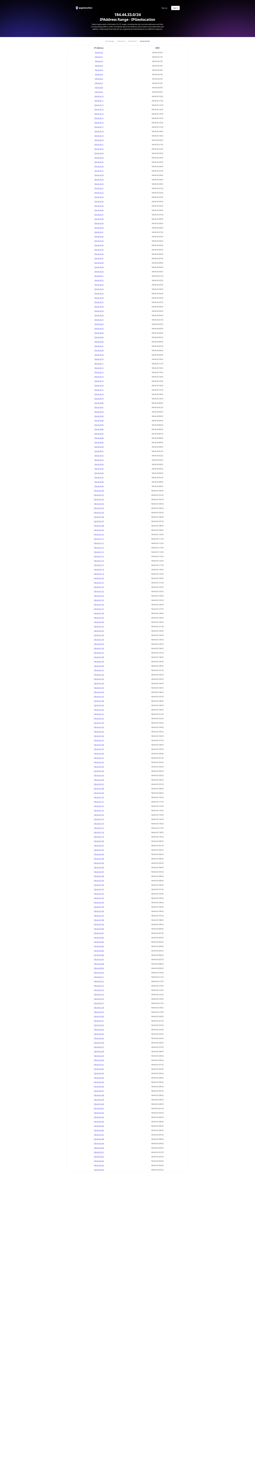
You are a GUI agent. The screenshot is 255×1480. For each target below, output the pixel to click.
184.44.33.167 (99, 784)
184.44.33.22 (98, 149)
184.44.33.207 (99, 959)
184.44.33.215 (99, 994)
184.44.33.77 (98, 390)
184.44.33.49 (98, 267)
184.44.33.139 (99, 661)
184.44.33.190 (99, 885)
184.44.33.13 (98, 109)
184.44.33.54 (98, 289)
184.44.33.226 (99, 1043)
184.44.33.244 (99, 1122)
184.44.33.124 (99, 596)
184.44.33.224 (99, 1034)
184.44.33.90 (98, 447)
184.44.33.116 (99, 561)
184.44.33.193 (99, 898)
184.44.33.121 (99, 583)
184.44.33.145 (99, 688)
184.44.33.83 (98, 416)
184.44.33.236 (99, 1086)
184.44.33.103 (99, 504)
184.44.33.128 (99, 613)
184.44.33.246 (99, 1130)
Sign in (183, 5)
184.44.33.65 (98, 337)
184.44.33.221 (99, 1021)
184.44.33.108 (99, 526)
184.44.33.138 (99, 657)
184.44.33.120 (99, 578)
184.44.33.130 (99, 622)
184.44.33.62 (98, 324)
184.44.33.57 (98, 302)
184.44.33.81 (98, 407)
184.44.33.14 (98, 114)
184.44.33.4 (99, 70)
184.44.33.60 (98, 315)
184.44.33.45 (98, 250)
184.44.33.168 (99, 789)
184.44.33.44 (98, 245)
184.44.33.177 (99, 828)
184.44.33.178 (99, 832)
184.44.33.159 (99, 749)
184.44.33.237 (99, 1091)
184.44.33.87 (98, 434)
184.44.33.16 (98, 123)
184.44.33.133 (99, 635)
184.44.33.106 (99, 517)
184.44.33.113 (99, 548)
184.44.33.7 (99, 83)
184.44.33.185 (99, 863)
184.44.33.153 (99, 723)
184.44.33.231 (99, 1065)
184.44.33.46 (98, 254)
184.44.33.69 (98, 355)
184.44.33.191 (99, 889)
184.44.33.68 (98, 350)
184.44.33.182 (99, 850)
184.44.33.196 (99, 911)
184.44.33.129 (99, 618)
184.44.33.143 (99, 679)
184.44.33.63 (98, 329)
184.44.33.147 (99, 697)
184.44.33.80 (98, 403)
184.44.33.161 (99, 758)
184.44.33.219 (99, 1012)
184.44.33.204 (99, 946)
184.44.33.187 (99, 872)
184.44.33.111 (99, 539)
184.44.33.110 (99, 534)
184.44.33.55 (98, 293)
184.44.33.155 (99, 732)
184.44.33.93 (98, 460)
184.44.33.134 (99, 640)
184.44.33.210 (99, 973)
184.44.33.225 (99, 1038)
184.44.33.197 (99, 916)
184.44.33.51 (98, 276)
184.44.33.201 (99, 933)
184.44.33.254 (99, 1165)
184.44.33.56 (98, 298)
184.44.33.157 (99, 740)
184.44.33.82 (98, 412)
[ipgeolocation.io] (75, 5)
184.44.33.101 (99, 495)
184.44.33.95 (98, 469)
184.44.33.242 (99, 1113)
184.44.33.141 (99, 670)
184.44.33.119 (99, 574)
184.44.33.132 (99, 631)
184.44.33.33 (98, 197)
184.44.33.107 (99, 521)
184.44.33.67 (98, 346)
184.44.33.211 (99, 977)
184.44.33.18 (98, 131)
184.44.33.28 (98, 175)
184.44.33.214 (99, 990)
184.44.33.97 (98, 477)
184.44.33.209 (99, 968)
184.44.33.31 (98, 188)
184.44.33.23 (98, 153)
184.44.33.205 (99, 951)
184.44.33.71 (98, 364)
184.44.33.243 (99, 1117)
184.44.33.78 (98, 394)
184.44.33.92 (98, 456)
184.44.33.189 (99, 881)
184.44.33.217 (99, 1003)
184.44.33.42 (98, 236)
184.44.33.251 (99, 1152)
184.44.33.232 (99, 1069)
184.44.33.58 (98, 307)
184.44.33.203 (99, 942)
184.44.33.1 (99, 57)
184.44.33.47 (98, 258)
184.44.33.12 (98, 105)
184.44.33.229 (99, 1056)
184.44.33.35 (98, 206)
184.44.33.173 (99, 810)
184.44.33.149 (99, 705)
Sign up (173, 5)
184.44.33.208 (99, 964)
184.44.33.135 (99, 644)
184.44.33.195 (99, 907)
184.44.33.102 (99, 499)
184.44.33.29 (98, 180)
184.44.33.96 (98, 473)
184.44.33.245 (99, 1126)
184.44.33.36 (98, 210)
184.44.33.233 (99, 1073)
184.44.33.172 (99, 806)
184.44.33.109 (99, 530)
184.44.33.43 (98, 241)
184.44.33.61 (98, 320)
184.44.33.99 (98, 486)
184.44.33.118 (99, 569)
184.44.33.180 (99, 841)
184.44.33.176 (99, 824)
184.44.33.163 (99, 767)
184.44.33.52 (98, 280)
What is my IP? (117, 5)
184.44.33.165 (99, 775)
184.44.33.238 (99, 1095)
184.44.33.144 (99, 683)
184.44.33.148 (99, 701)
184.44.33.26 (98, 166)
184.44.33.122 (99, 587)
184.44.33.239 (99, 1100)
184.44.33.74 (98, 377)
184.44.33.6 (99, 79)
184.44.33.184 (99, 859)
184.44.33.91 (98, 451)
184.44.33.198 (99, 920)
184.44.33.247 (99, 1135)
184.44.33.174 (99, 815)
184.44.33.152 (99, 718)
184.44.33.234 (99, 1078)
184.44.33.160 (99, 753)
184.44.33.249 (99, 1143)
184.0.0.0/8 (121, 41)
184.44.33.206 (99, 955)
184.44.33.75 (98, 381)
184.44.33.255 (99, 1170)
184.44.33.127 (99, 609)
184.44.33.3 (99, 66)
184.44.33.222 (99, 1025)
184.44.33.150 (99, 710)
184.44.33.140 (99, 666)
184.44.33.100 (99, 491)
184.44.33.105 (99, 513)
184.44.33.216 (99, 999)
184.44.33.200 (99, 929)
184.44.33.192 (99, 894)
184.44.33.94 (98, 464)
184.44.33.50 (98, 272)
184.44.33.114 (99, 552)
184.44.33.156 (99, 736)
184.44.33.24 (98, 158)
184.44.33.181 (99, 846)
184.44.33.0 (99, 52)
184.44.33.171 (99, 802)
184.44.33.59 (98, 311)
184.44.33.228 (99, 1051)
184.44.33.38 (98, 219)
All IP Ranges (109, 41)
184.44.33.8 (99, 88)
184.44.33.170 (99, 797)
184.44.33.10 (98, 96)
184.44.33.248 (99, 1139)
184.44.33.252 (99, 1157)
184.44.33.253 (99, 1161)
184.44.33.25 (98, 162)
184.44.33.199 (99, 924)
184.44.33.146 (99, 692)
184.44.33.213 (99, 986)
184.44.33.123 (99, 591)
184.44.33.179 (99, 837)
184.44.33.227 (99, 1047)
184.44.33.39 (98, 223)
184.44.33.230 (99, 1060)
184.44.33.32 (98, 193)
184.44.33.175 (99, 819)
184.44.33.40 (98, 228)
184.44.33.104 (99, 508)
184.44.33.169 (99, 793)
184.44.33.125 (99, 600)
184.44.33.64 (98, 333)
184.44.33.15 (98, 118)
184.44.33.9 (99, 92)
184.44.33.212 (99, 981)
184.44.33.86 (98, 429)
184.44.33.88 (98, 438)
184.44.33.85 (98, 425)
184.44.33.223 (99, 1030)
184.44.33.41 (98, 232)
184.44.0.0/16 (132, 41)
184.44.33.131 (99, 626)
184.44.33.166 (99, 780)
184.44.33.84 (98, 421)
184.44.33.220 (99, 1016)
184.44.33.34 (98, 201)
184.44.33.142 (99, 675)
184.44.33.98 (98, 482)
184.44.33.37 (98, 215)
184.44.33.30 (98, 184)
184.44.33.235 (99, 1082)
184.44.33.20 (98, 140)
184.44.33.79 (98, 399)
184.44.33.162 (99, 762)
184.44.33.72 (98, 368)
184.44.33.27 (98, 171)
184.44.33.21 (98, 144)
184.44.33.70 (98, 359)
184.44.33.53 (98, 285)
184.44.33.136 (99, 648)
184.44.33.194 (99, 902)
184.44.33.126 (99, 605)
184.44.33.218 (99, 1008)
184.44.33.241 (99, 1108)
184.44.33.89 (98, 442)
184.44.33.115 (99, 556)
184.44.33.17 (98, 127)
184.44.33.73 (98, 372)
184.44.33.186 (99, 867)
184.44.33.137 (99, 653)
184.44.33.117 (99, 565)
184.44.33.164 (99, 771)
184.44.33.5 (99, 74)
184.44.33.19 (98, 136)
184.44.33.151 (99, 714)
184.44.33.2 (99, 61)
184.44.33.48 (98, 263)
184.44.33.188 (99, 876)
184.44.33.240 (99, 1104)
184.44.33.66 (98, 342)
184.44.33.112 (99, 543)
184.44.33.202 (99, 938)
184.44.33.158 (99, 745)
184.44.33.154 (99, 727)
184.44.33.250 (99, 1148)
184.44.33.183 (99, 854)
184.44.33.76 (98, 385)
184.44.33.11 (98, 101)
